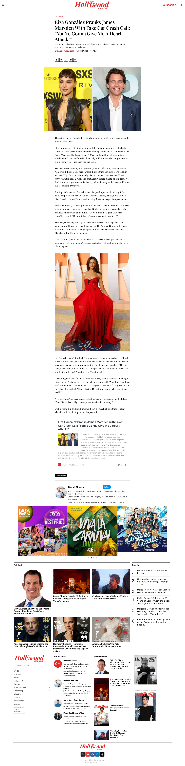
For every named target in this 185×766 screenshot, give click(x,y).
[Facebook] (92, 754)
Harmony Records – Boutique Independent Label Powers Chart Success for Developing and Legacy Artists (70, 647)
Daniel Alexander (65, 51)
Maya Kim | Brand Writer (73, 713)
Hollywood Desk (70, 661)
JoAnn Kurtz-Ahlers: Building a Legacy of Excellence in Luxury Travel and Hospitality (97, 498)
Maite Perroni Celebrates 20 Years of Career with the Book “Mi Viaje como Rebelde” (153, 601)
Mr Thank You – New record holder (75, 704)
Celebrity (59, 16)
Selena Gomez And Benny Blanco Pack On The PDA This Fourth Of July (76, 707)
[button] (181, 5)
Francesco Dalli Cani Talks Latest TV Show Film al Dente (75, 718)
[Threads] (102, 754)
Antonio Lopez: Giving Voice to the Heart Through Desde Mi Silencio (31, 645)
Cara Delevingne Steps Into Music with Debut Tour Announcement (97, 502)
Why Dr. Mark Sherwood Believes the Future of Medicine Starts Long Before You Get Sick (32, 611)
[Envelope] (87, 754)
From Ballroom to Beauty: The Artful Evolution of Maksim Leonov (153, 622)
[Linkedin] (97, 754)
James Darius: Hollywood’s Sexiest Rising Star (119, 708)
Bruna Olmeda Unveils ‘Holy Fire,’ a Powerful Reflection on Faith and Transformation (70, 598)
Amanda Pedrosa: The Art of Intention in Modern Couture (106, 645)
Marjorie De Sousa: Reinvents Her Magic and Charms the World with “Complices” (153, 611)
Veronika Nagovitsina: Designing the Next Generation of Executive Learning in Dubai (96, 492)
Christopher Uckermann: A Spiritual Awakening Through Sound (152, 582)
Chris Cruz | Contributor (73, 700)
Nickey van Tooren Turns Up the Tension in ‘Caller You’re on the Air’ (75, 723)
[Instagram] (83, 754)
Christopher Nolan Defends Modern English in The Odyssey (110, 597)
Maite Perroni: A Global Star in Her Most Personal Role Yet (153, 591)
